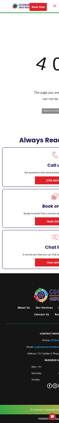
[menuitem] (24, 307)
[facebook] (49, 386)
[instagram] (55, 386)
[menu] (55, 6)
